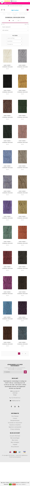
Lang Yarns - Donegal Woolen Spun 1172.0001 (7, 67)
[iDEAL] (10, 452)
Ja (10, 484)
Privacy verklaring (15, 429)
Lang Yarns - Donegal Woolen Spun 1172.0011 (22, 92)
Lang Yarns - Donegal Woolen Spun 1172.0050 (22, 218)
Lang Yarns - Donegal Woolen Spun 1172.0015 (7, 117)
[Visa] (24, 452)
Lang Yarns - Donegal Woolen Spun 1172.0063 (22, 268)
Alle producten (15, 446)
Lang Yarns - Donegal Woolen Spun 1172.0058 (7, 243)
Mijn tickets (15, 440)
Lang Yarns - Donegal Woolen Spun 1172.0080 (22, 318)
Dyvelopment (17, 457)
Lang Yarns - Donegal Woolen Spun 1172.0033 (7, 193)
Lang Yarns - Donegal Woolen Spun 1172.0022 (7, 167)
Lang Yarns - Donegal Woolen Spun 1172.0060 (7, 268)
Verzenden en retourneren (15, 422)
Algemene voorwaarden (15, 427)
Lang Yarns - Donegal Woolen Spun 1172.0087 (7, 344)
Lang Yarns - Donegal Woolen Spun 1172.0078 (7, 318)
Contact (15, 418)
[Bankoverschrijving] (5, 452)
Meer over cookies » (21, 484)
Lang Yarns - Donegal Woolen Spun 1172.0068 (22, 293)
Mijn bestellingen (15, 438)
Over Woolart (15, 416)
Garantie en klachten (15, 425)
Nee (14, 484)
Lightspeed (24, 455)
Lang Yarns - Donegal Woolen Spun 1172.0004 (7, 92)
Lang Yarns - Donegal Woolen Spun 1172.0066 (7, 293)
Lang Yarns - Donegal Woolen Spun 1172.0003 (22, 67)
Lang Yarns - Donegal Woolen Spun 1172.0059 (22, 243)
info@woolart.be (15, 400)
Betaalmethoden (15, 420)
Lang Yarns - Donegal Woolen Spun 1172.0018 (7, 142)
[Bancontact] (20, 452)
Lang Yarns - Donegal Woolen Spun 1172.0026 (22, 167)
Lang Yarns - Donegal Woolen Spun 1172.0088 (22, 344)
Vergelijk (15, 444)
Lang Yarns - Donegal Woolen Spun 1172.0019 (22, 142)
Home (4, 13)
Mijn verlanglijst (15, 442)
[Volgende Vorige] (26, 353)
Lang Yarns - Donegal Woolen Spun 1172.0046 (7, 218)
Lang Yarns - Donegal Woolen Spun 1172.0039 (22, 193)
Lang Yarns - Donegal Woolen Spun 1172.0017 (22, 117)
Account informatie (15, 435)
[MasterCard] (15, 452)
